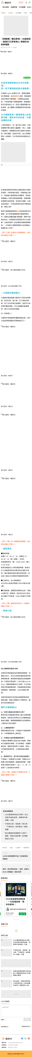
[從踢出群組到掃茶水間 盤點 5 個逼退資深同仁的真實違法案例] (6, 973)
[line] (25, 1038)
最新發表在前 (26, 1026)
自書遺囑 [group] (18, 13)
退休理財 (5, 7)
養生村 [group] (4, 13)
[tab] (14, 919)
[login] (26, 2)
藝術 (11, 848)
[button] (29, 2)
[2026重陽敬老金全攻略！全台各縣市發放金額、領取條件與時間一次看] (6, 942)
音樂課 (18, 848)
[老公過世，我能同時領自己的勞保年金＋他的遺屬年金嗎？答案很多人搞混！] (6, 983)
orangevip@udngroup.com (15, 1042)
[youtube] (28, 1038)
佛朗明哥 (26, 848)
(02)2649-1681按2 (13, 1045)
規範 (2, 1020)
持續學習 (14, 7)
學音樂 (5, 848)
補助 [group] (25, 13)
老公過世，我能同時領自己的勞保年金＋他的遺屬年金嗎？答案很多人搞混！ (21, 983)
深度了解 (22, 914)
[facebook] (22, 1038)
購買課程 (21, 2)
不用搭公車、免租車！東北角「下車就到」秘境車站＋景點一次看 (21, 952)
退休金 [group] (11, 13)
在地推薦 (22, 7)
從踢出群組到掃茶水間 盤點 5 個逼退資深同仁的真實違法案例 (22, 973)
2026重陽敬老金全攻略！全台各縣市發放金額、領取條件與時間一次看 (22, 942)
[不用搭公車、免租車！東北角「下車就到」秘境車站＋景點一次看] (6, 952)
